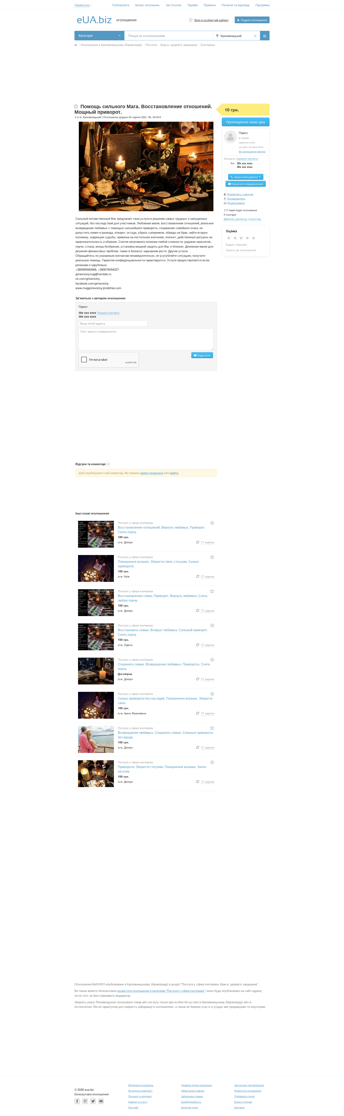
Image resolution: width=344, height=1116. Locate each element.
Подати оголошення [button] (254, 20)
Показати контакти (108, 313)
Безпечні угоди (189, 1107)
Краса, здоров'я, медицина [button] (178, 45)
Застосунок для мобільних (249, 1085)
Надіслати (203, 355)
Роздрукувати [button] (236, 203)
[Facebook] (77, 1101)
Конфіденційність (191, 1101)
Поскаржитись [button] (236, 198)
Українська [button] (81, 5)
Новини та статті (137, 1101)
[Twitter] (93, 1101)
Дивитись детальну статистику (242, 219)
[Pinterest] (85, 1101)
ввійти (174, 473)
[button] (91, 5)
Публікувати (120, 5)
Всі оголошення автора (252, 151)
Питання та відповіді (235, 5)
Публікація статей (244, 1096)
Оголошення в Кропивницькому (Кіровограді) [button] (111, 45)
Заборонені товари (192, 1096)
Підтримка (262, 5)
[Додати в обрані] (76, 106)
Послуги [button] (151, 45)
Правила (210, 5)
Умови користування (192, 1090)
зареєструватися (151, 473)
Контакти (239, 1107)
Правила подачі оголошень (196, 1085)
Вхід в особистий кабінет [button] (211, 20)
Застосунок (173, 5)
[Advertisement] (172, 76)
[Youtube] (101, 1101)
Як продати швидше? (140, 1090)
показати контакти (247, 158)
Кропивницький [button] (231, 36)
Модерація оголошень (140, 1085)
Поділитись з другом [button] (240, 194)
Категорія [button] (86, 35)
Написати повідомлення (247, 184)
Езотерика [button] (208, 45)
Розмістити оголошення (247, 1090)
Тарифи (192, 5)
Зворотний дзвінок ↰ (247, 177)
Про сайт (133, 1107)
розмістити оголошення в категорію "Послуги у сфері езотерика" (161, 991)
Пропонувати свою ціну (245, 121)
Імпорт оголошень (147, 5)
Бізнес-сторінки (243, 1101)
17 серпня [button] (207, 542)
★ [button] (229, 238)
